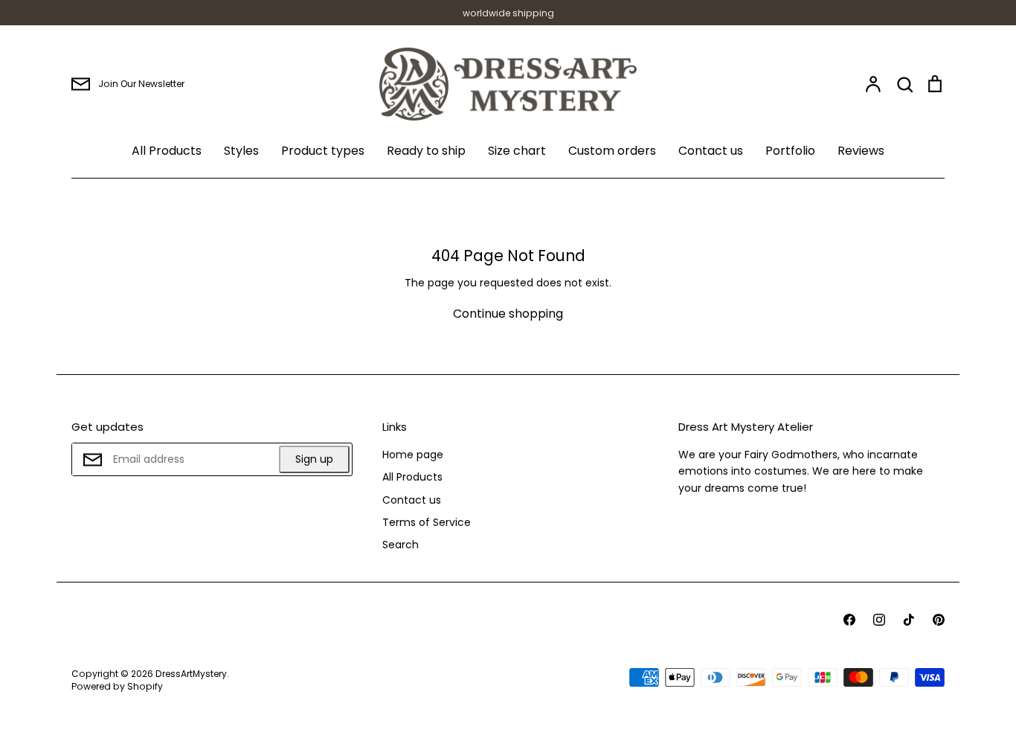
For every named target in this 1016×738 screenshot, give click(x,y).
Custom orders (612, 150)
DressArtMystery (191, 673)
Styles (241, 150)
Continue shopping (508, 313)
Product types (322, 150)
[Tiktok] (909, 620)
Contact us (710, 150)
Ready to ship (426, 150)
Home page (412, 454)
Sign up (314, 459)
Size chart (517, 150)
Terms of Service (426, 522)
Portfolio (790, 150)
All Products (167, 150)
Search (400, 544)
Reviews (860, 150)
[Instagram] (879, 620)
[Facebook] (849, 620)
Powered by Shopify (117, 686)
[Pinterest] (939, 620)
